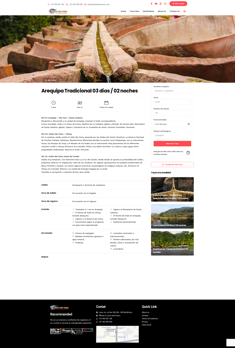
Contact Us (175, 11)
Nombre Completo (161, 86)
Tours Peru (134, 11)
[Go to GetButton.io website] (6, 345)
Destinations (148, 11)
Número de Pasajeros (162, 131)
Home (123, 11)
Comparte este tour (174, 164)
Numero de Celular (161, 109)
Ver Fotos (52, 80)
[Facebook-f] (151, 4)
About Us (162, 11)
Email (156, 97)
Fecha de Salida (160, 120)
